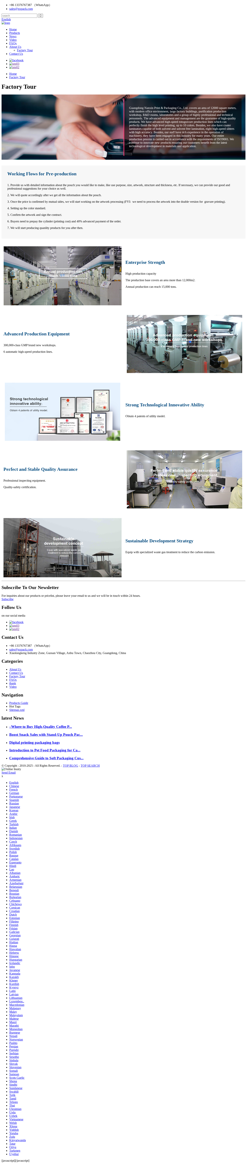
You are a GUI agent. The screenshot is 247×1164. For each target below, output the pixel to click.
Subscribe (8, 599)
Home (13, 29)
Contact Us (16, 53)
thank (12, 683)
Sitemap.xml (17, 710)
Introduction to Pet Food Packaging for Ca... (44, 750)
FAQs (13, 43)
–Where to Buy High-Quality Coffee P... (40, 727)
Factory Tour (25, 50)
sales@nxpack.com (21, 8)
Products (14, 33)
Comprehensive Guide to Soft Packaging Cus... (46, 758)
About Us (15, 46)
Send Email (9, 772)
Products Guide (18, 703)
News (12, 36)
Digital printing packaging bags (34, 742)
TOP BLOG (70, 765)
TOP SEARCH (90, 765)
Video (13, 39)
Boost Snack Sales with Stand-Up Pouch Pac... (46, 735)
